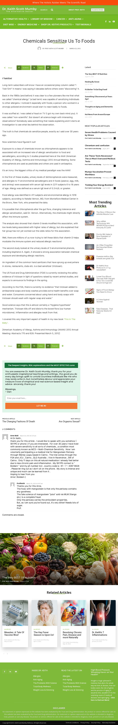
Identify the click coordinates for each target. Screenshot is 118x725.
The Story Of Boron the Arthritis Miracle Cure (105, 213)
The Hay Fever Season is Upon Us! (44, 633)
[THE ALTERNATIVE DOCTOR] (19, 10)
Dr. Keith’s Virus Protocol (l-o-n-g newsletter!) (103, 268)
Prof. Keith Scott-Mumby (54, 48)
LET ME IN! (41, 406)
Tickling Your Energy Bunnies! (99, 185)
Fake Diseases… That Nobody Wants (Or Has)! (104, 311)
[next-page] (7, 654)
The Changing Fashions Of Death (18, 421)
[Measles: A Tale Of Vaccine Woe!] (15, 613)
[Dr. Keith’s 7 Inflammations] (103, 613)
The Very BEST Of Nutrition (96, 74)
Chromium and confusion (97, 145)
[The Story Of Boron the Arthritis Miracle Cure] (89, 213)
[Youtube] (114, 22)
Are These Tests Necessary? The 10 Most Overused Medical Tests (100, 159)
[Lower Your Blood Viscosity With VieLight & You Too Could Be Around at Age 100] (89, 278)
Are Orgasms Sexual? (69, 421)
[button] (48, 9)
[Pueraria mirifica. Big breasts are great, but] (89, 258)
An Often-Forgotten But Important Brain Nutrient (104, 247)
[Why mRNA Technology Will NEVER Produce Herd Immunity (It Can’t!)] (89, 223)
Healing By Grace (92, 82)
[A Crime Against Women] (89, 301)
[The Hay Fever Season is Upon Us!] (44, 613)
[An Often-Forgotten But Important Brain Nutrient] (89, 247)
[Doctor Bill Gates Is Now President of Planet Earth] (89, 236)
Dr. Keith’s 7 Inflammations (99, 633)
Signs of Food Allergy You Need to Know (105, 291)
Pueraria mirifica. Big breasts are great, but (105, 257)
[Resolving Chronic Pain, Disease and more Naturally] (74, 613)
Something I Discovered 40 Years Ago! (98, 98)
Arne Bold (14, 435)
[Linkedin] (110, 22)
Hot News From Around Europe (97, 114)
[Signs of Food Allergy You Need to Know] (89, 291)
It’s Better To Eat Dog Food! (96, 89)
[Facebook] (106, 22)
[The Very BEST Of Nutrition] (59, 559)
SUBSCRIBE (97, 10)
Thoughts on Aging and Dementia (99, 107)
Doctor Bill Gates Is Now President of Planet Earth (104, 236)
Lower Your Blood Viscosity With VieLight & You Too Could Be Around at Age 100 (105, 280)
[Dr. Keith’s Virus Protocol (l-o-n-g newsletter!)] (89, 267)
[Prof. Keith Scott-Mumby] (40, 48)
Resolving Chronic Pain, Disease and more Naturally (72, 635)
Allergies (7, 629)
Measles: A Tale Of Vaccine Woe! (14, 633)
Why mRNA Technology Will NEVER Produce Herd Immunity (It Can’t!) (105, 224)
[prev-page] (3, 654)
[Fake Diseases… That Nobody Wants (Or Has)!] (89, 310)
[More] (62, 67)
